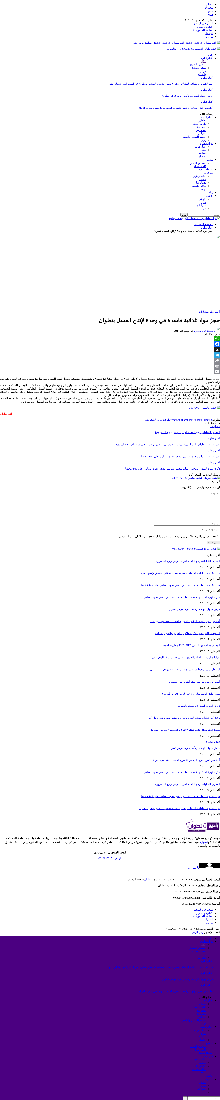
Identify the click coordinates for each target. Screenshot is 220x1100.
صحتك (202, 179)
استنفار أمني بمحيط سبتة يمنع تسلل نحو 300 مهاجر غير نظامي (185, 669)
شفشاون (201, 130)
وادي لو (202, 74)
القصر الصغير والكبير (194, 136)
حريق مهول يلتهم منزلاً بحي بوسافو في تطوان (187, 95)
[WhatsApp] (110, 338)
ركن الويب (197, 932)
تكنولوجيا (201, 182)
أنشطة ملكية (206, 169)
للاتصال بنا (193, 867)
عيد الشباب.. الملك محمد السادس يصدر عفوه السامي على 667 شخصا (180, 585)
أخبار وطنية (206, 143)
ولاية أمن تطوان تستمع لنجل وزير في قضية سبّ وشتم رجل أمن (184, 717)
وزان (203, 140)
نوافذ (203, 189)
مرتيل (203, 71)
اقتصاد (202, 156)
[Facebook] (110, 344)
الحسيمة (201, 126)
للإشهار (209, 33)
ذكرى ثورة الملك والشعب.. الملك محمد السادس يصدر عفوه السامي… (180, 597)
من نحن (208, 36)
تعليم (203, 149)
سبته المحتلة (199, 67)
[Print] (110, 366)
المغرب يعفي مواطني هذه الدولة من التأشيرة (194, 681)
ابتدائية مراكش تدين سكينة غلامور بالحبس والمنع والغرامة (187, 633)
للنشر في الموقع (203, 23)
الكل (203, 61)
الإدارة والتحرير (204, 26)
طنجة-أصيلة (199, 123)
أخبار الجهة (207, 117)
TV (204, 208)
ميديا (203, 202)
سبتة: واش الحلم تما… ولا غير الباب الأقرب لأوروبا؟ (191, 693)
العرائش (201, 133)
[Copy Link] (110, 360)
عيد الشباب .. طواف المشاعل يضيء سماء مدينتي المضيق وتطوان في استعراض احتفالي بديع (161, 83)
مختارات (203, 311)
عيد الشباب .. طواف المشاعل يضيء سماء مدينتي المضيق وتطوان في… (179, 573)
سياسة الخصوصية (203, 30)
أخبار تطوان (206, 58)
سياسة (202, 153)
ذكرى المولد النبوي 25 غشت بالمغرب (199, 705)
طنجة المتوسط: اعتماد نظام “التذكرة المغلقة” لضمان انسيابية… (184, 729)
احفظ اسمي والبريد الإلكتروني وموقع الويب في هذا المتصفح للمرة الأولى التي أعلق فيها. (167, 536)
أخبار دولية (200, 146)
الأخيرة (209, 195)
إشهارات (201, 205)
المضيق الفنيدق (197, 64)
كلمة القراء (200, 166)
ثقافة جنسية (199, 185)
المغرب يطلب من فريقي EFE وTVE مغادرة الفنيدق (191, 645)
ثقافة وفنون (199, 176)
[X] (110, 349)
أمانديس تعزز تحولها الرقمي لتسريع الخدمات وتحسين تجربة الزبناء (176, 107)
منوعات (208, 172)
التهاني (202, 199)
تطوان (202, 120)
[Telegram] (110, 355)
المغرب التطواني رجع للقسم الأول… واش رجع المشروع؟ (187, 560)
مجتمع (209, 159)
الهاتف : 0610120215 (110, 858)
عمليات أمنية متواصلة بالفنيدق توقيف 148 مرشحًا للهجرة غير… (184, 657)
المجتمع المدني (197, 163)
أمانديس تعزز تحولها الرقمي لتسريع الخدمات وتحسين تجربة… (185, 621)
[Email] (110, 371)
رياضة (209, 192)
